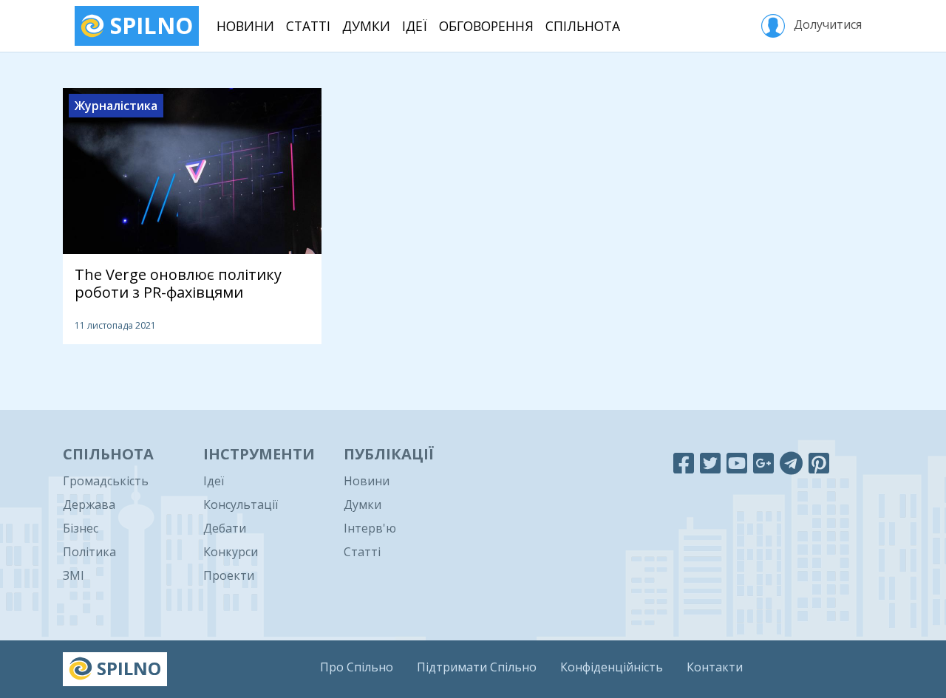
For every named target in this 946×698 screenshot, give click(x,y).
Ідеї (414, 26)
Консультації (240, 504)
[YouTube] (736, 463)
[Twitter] (710, 463)
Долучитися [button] (826, 24)
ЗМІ (73, 575)
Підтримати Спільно (477, 667)
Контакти (715, 667)
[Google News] (763, 463)
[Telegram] (791, 463)
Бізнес (80, 528)
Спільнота (582, 26)
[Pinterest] (819, 463)
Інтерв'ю (370, 528)
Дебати (224, 528)
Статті (308, 26)
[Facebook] (683, 463)
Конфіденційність (611, 667)
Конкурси (230, 552)
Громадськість (106, 481)
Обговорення (486, 26)
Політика (89, 552)
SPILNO (148, 25)
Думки (366, 26)
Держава (89, 504)
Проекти (228, 575)
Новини (245, 26)
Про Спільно (356, 667)
